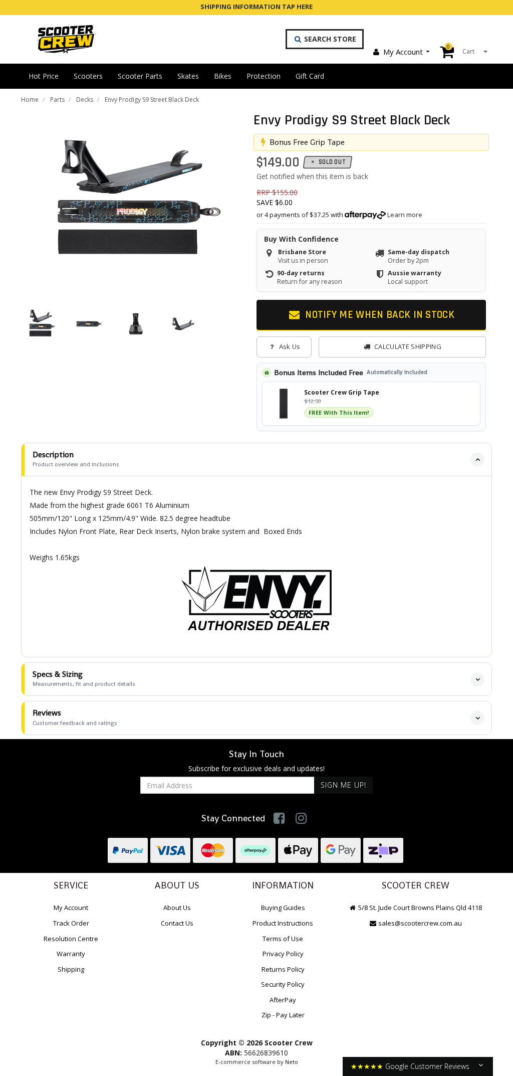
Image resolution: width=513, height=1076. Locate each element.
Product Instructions (282, 923)
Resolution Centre (71, 938)
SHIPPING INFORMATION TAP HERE (256, 6)
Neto (291, 1061)
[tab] (256, 459)
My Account (403, 52)
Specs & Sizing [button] (84, 678)
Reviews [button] (75, 717)
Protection (263, 76)
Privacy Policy (283, 953)
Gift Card (310, 76)
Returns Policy (283, 969)
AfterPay (283, 999)
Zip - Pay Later (283, 1014)
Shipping (71, 969)
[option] (135, 200)
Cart (460, 49)
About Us (177, 907)
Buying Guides (283, 907)
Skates (188, 76)
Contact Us (177, 923)
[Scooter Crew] (60, 39)
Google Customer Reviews (427, 1066)
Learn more (404, 215)
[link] (279, 818)
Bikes (222, 76)
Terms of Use (283, 938)
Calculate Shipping (407, 346)
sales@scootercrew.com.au (420, 923)
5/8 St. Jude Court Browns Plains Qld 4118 (419, 907)
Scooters (88, 76)
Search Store (329, 39)
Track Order (71, 923)
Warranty (71, 953)
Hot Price (44, 76)
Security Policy (283, 984)
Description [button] (76, 459)
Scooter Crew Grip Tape (341, 393)
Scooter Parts (140, 76)
